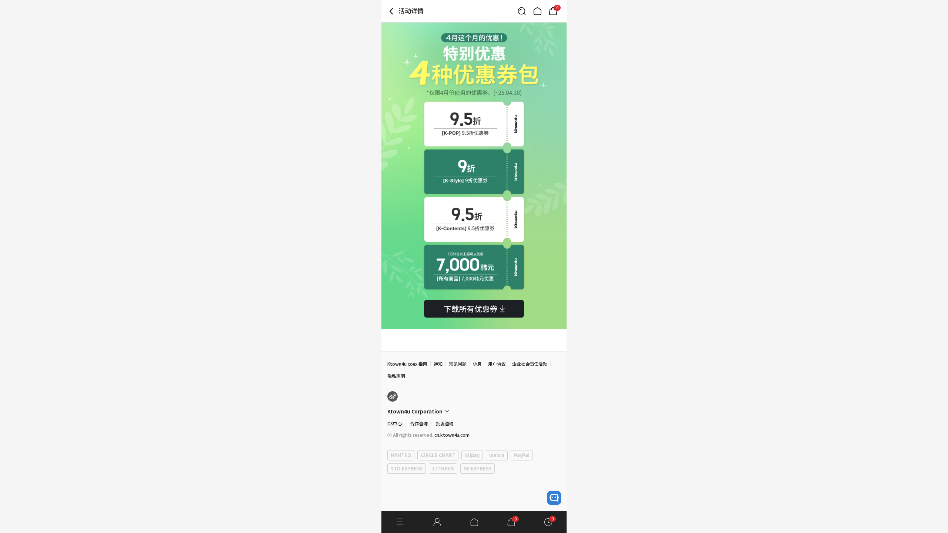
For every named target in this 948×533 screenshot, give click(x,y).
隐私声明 (396, 376)
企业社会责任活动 (530, 364)
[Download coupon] (474, 309)
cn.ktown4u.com (452, 435)
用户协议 (497, 364)
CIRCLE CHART (438, 455)
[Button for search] (522, 11)
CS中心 (394, 423)
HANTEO (401, 455)
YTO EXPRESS (407, 468)
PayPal (521, 455)
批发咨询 (445, 423)
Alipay (472, 455)
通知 (438, 364)
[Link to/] (537, 11)
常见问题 (458, 364)
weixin (496, 455)
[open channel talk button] (554, 498)
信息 (477, 364)
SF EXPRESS (477, 468)
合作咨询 (419, 423)
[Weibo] (392, 396)
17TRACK (443, 468)
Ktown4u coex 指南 (407, 364)
